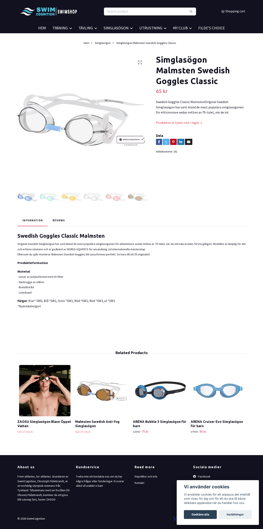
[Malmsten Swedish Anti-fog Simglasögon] (102, 401)
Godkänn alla (200, 514)
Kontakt (139, 494)
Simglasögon (103, 54)
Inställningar (235, 514)
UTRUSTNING (150, 39)
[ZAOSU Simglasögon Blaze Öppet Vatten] (44, 401)
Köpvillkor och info (146, 487)
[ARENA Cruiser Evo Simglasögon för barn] (218, 401)
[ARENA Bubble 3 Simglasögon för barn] (160, 401)
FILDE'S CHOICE (211, 39)
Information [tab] (32, 231)
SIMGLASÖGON (116, 39)
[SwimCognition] (75, 17)
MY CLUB (180, 39)
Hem (86, 54)
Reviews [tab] (59, 231)
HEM (42, 39)
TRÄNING (60, 39)
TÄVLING (85, 39)
